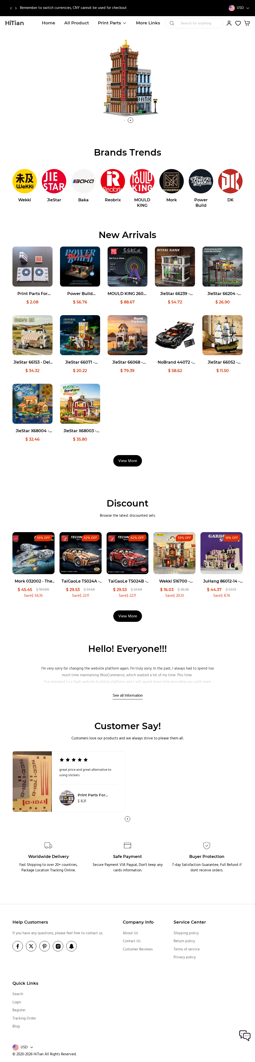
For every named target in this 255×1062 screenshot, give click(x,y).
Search (17, 994)
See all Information (128, 695)
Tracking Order (24, 1018)
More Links (148, 22)
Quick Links (25, 983)
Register (19, 1010)
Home (48, 22)
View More (127, 461)
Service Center (190, 922)
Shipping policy (186, 933)
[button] (10, 8)
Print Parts (109, 22)
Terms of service (187, 949)
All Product (76, 22)
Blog (16, 1026)
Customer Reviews (138, 949)
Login (16, 1002)
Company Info (138, 922)
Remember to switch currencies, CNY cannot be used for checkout (73, 8)
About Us (130, 933)
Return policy (184, 941)
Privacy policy (185, 957)
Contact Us (131, 941)
